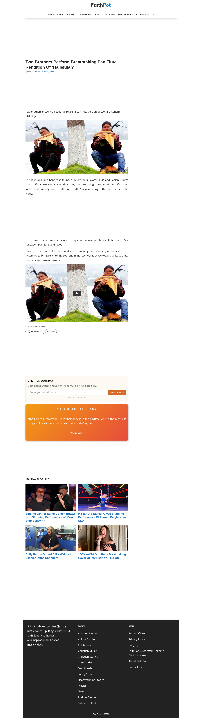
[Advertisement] (101, 35)
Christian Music (66, 15)
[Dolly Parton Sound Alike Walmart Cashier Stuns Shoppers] (50, 549)
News (81, 691)
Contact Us (135, 667)
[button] (153, 14)
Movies (82, 685)
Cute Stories (85, 662)
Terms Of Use (137, 633)
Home (51, 15)
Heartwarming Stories (91, 680)
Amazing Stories (48, 72)
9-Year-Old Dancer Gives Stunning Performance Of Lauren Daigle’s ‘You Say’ (103, 517)
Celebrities (84, 645)
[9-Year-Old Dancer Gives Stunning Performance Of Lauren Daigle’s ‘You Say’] (103, 508)
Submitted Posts (87, 703)
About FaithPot (138, 661)
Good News (109, 15)
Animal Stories (86, 639)
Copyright (134, 645)
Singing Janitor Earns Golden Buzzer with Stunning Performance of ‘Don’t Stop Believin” (50, 517)
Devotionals (125, 15)
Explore (141, 15)
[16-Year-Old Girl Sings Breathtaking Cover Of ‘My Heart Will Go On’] (103, 549)
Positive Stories (87, 697)
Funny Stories (86, 674)
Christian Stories (89, 15)
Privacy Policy (137, 639)
